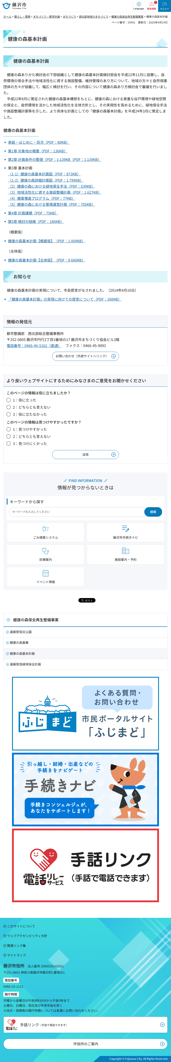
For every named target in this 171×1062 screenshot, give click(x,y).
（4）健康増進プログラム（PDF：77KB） (41, 198)
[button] (138, 6)
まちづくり (69, 16)
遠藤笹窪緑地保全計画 (25, 664)
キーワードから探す (27, 501)
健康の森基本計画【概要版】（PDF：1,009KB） (46, 240)
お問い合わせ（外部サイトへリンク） (82, 356)
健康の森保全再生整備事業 (127, 16)
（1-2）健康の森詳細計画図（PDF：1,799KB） (45, 180)
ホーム (7, 16)
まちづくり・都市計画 (46, 16)
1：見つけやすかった (30, 429)
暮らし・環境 (22, 16)
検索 (153, 511)
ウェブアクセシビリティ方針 (27, 935)
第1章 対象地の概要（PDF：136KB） (37, 151)
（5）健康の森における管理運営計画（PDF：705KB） (51, 204)
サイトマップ (16, 955)
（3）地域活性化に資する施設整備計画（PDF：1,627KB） (55, 192)
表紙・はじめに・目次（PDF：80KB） (39, 142)
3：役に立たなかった (30, 414)
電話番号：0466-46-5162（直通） (34, 345)
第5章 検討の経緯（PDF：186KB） (36, 221)
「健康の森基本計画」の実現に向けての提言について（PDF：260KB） (65, 299)
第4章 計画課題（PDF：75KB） (33, 213)
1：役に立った (24, 400)
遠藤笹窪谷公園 (21, 632)
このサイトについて (21, 926)
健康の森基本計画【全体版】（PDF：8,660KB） (46, 260)
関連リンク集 (16, 945)
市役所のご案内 (85, 1043)
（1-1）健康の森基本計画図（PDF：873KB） (44, 174)
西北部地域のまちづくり (93, 16)
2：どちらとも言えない (32, 407)
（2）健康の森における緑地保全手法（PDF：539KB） (51, 186)
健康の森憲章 (19, 642)
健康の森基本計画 (22, 653)
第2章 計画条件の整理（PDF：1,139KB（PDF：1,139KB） (54, 159)
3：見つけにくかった (30, 443)
